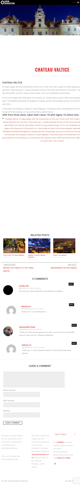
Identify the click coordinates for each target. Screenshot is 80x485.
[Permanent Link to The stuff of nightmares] (14, 253)
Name (9, 390)
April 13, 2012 (32, 259)
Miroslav (26, 307)
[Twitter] (55, 464)
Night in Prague (60, 255)
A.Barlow (24, 286)
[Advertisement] (40, 52)
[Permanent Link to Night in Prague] (64, 253)
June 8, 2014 (7, 257)
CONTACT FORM (63, 458)
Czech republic (67, 76)
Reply (71, 284)
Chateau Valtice (52, 69)
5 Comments (53, 76)
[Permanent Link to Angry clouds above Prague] (39, 253)
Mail (8, 400)
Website (6, 411)
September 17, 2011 (38, 76)
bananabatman (27, 327)
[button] (74, 2)
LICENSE (60, 442)
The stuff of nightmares (13, 255)
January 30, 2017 (59, 257)
